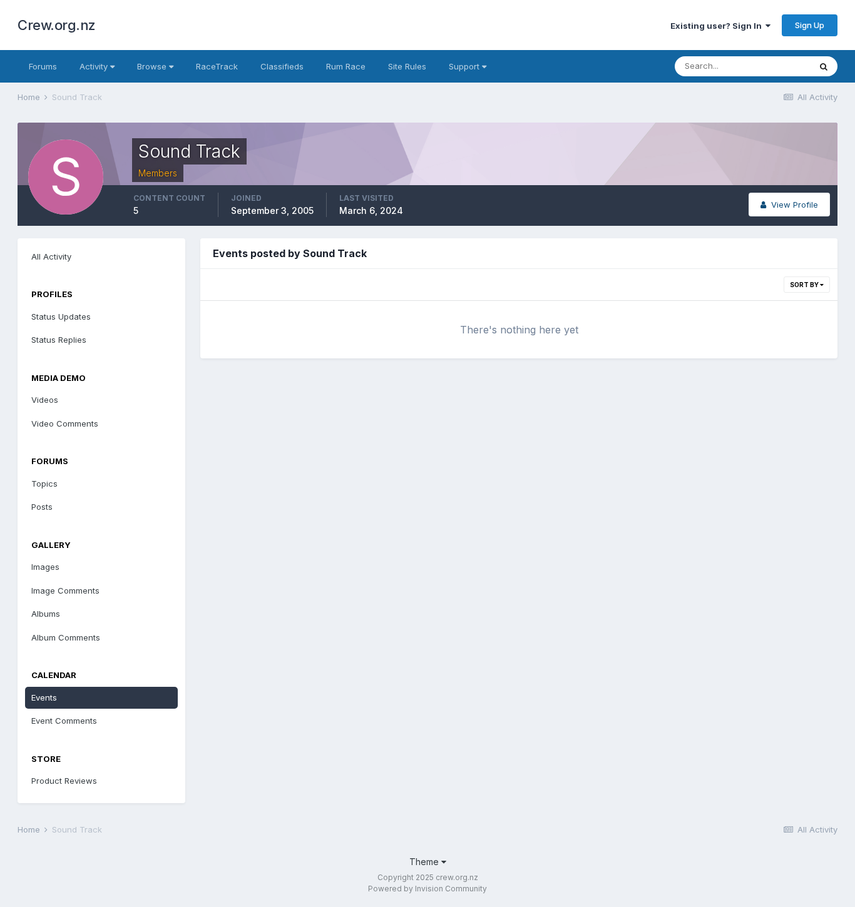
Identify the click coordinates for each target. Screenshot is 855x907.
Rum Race (346, 66)
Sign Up (809, 25)
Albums (45, 614)
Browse (153, 66)
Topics (44, 484)
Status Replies (58, 340)
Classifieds (282, 66)
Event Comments (64, 721)
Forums (43, 66)
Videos (44, 400)
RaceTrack (217, 66)
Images (45, 567)
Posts (42, 507)
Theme (425, 861)
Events (44, 697)
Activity (94, 66)
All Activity (51, 256)
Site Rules (407, 66)
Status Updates (61, 317)
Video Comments (64, 423)
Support (465, 66)
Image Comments (65, 590)
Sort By (805, 284)
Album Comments (65, 637)
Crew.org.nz (57, 25)
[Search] (823, 66)
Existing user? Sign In (717, 26)
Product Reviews (64, 781)
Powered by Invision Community (427, 888)
